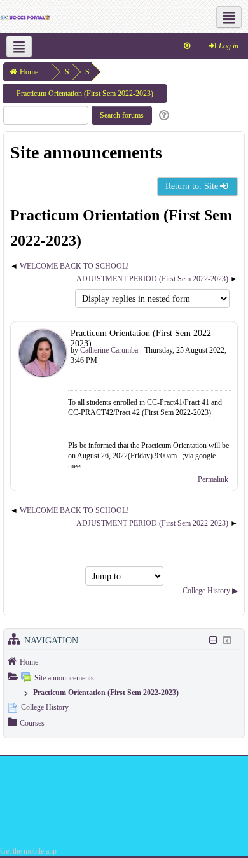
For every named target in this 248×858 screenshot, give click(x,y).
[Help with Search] (162, 115)
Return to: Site (191, 186)
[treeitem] (124, 661)
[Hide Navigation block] (213, 640)
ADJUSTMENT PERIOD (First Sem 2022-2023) (152, 278)
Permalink (213, 479)
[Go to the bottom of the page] (187, 46)
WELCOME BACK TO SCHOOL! (74, 266)
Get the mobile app (28, 851)
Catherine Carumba (109, 350)
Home (29, 662)
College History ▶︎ (210, 590)
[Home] (25, 16)
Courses (32, 723)
